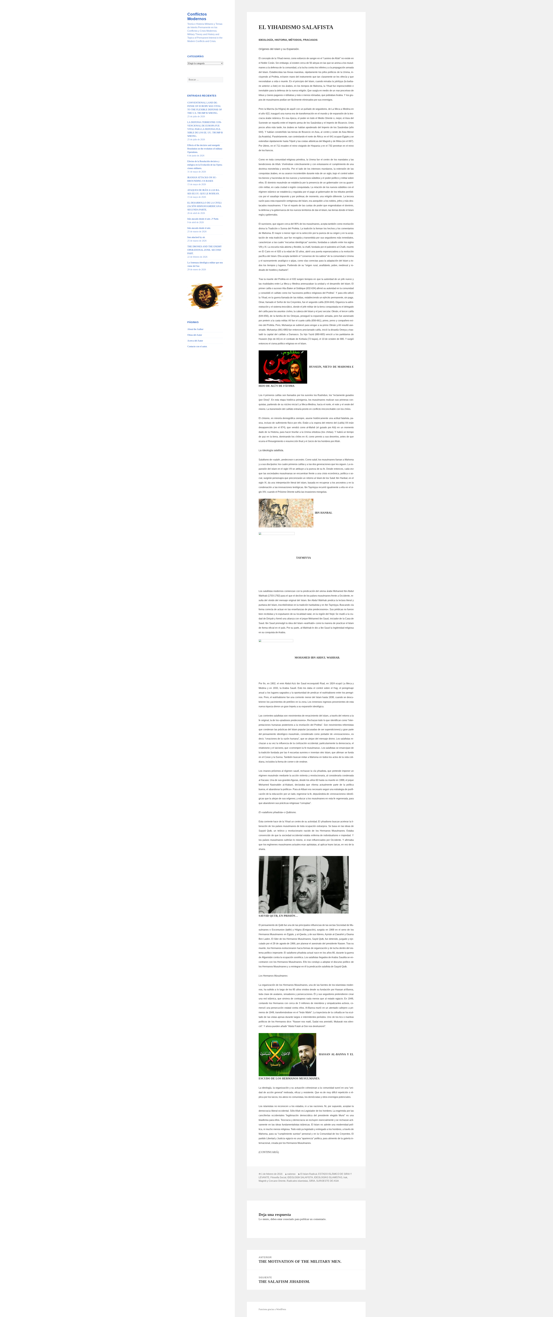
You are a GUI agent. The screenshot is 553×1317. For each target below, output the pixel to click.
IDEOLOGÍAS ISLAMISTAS (328, 1177)
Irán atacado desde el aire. (199, 228)
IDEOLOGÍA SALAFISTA (300, 1177)
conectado (288, 1219)
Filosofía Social (278, 1177)
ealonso (291, 1174)
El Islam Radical (308, 1174)
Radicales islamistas (297, 1181)
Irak (345, 1177)
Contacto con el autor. (197, 346)
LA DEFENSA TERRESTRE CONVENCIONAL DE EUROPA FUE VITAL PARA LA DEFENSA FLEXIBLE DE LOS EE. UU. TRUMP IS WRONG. (205, 129)
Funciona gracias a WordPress (272, 1309)
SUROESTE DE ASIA (327, 1181)
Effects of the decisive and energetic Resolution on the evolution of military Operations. (204, 148)
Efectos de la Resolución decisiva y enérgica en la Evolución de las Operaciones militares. (204, 164)
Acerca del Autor (195, 340)
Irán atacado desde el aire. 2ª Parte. (203, 219)
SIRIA (312, 1181)
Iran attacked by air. (196, 237)
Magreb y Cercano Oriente (272, 1181)
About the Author (195, 329)
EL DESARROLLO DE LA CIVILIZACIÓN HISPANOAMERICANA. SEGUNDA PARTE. (204, 206)
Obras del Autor (194, 335)
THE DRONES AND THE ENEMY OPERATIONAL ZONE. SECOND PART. (204, 250)
